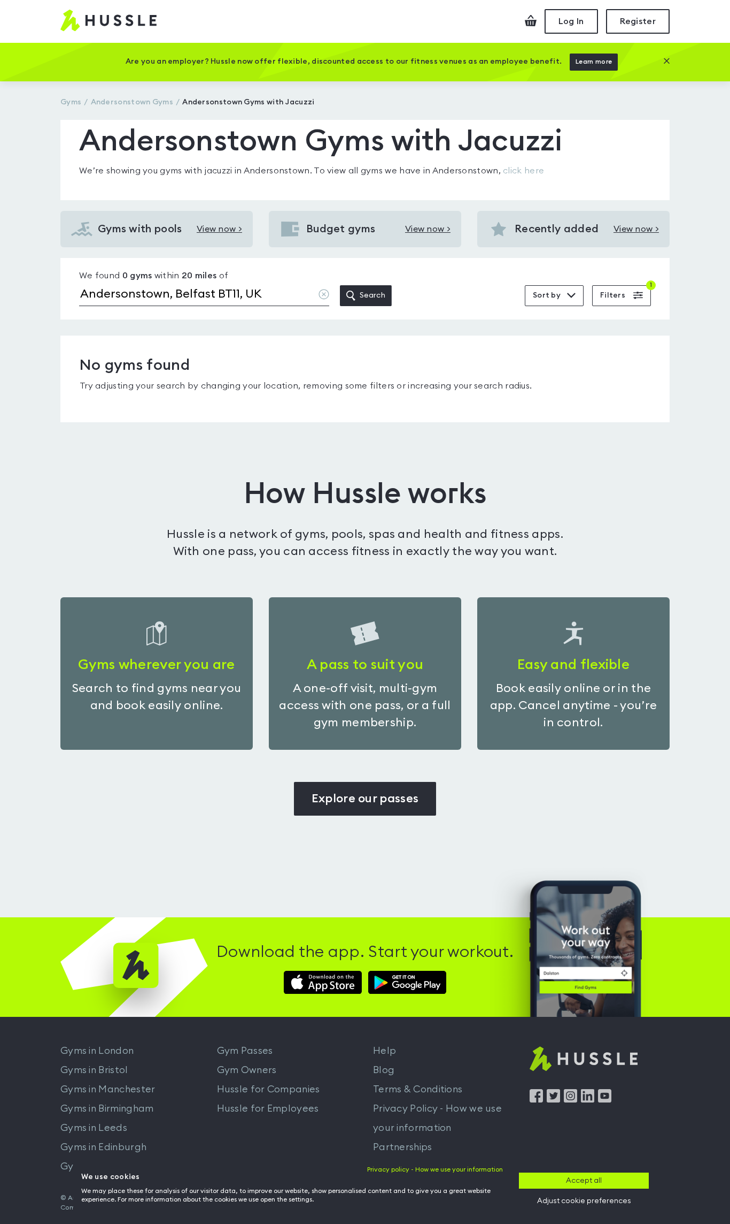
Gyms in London (97, 1050)
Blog (383, 1070)
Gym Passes (245, 1050)
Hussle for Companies (268, 1089)
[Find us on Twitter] (553, 1100)
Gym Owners (247, 1070)
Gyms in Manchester (107, 1089)
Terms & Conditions (417, 1089)
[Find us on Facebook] (536, 1100)
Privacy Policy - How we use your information (437, 1118)
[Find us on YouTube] (604, 1100)
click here (523, 170)
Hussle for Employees (268, 1108)
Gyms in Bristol (94, 1070)
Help (384, 1050)
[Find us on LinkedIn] (587, 1100)
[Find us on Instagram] (570, 1100)
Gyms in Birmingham (106, 1108)
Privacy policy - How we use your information (435, 1169)
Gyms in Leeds (93, 1127)
